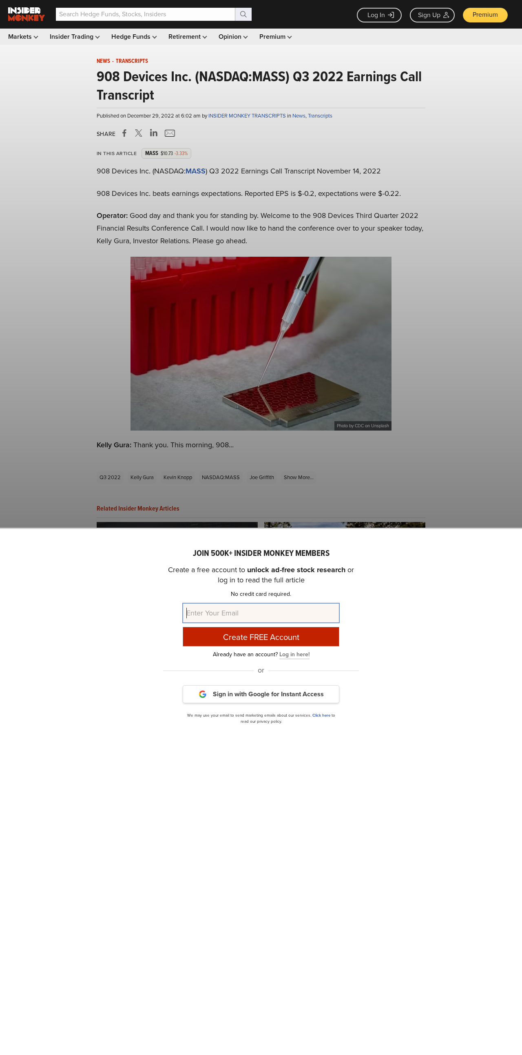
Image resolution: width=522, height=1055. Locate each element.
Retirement (185, 36)
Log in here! (294, 654)
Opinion (231, 36)
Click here (321, 715)
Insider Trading (72, 36)
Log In (376, 15)
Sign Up (429, 15)
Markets (20, 36)
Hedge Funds (131, 36)
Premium (485, 14)
